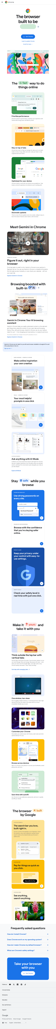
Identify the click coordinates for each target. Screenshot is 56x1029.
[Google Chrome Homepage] (9, 2)
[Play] (28, 243)
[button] (2, 2)
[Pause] (42, 434)
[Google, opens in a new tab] (5, 1016)
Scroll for (27, 44)
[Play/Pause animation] (38, 27)
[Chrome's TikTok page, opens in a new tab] (25, 984)
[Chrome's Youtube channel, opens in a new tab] (10, 984)
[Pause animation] (39, 288)
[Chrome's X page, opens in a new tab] (14, 984)
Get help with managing (20, 669)
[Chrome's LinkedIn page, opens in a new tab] (21, 984)
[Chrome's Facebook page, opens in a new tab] (17, 984)
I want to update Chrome (28, 41)
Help (6, 1022)
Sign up (7, 348)
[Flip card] (41, 387)
